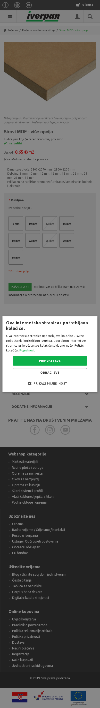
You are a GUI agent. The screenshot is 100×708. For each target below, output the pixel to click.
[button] (50, 383)
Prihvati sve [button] (50, 360)
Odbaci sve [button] (49, 372)
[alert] (50, 354)
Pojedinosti (27, 350)
